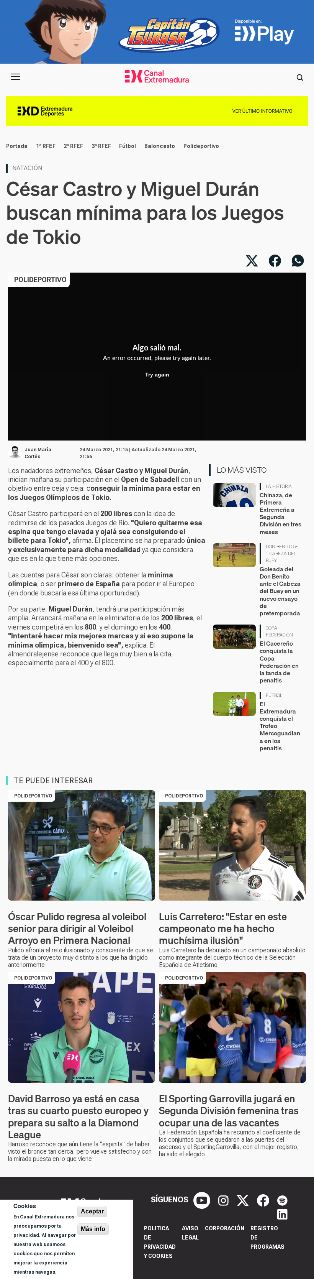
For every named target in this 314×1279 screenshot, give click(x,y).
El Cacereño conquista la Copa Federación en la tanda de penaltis (279, 661)
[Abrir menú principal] (15, 76)
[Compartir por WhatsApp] (298, 261)
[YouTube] (202, 1199)
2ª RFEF (73, 146)
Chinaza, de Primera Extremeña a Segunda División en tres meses (280, 513)
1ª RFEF (46, 146)
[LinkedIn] (282, 1213)
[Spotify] (282, 1199)
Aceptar (92, 1211)
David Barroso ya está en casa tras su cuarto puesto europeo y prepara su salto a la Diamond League (78, 1117)
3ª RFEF (101, 146)
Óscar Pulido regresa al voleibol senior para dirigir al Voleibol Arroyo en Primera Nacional (77, 928)
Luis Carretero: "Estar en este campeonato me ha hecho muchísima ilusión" (223, 928)
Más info (93, 1229)
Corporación (224, 1228)
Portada (17, 146)
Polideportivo (201, 146)
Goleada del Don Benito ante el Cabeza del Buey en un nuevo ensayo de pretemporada (280, 591)
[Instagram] (224, 1199)
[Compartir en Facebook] (275, 261)
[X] (244, 1199)
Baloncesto (159, 146)
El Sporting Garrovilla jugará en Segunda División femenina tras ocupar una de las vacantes (229, 1110)
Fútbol (127, 146)
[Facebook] (264, 1199)
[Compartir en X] (252, 261)
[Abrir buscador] (300, 77)
